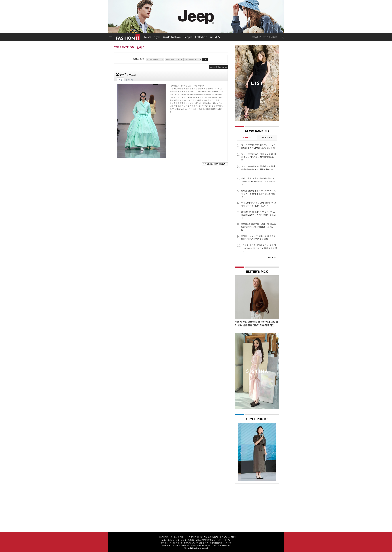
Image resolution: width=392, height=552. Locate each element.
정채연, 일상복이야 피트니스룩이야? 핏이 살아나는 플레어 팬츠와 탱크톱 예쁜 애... (258, 193)
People (188, 37)
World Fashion (172, 37)
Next (273, 451)
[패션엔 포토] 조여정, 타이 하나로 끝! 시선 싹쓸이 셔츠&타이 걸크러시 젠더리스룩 (258, 157)
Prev (241, 451)
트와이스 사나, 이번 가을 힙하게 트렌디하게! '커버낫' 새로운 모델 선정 (258, 237)
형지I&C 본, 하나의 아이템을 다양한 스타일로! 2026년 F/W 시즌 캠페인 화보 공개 (258, 215)
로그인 (266, 37)
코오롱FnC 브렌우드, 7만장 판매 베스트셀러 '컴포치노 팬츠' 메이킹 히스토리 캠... (258, 227)
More (270, 257)
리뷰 (120, 80)
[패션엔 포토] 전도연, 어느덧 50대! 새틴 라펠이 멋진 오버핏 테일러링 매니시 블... (259, 146)
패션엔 (128, 37)
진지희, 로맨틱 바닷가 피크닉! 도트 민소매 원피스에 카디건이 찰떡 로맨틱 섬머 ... (260, 248)
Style (157, 37)
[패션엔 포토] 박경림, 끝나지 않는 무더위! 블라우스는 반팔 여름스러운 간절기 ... (258, 169)
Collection (201, 37)
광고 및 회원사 (179, 537)
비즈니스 (168, 537)
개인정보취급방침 (211, 537)
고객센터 (232, 537)
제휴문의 (190, 537)
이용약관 (199, 537)
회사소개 (160, 537)
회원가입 (274, 37)
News (147, 37)
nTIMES (215, 37)
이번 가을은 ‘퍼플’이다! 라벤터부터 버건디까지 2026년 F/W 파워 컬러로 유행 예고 (259, 181)
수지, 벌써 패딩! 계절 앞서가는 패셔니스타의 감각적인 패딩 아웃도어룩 (258, 204)
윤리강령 (223, 537)
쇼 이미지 (129, 80)
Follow (256, 37)
